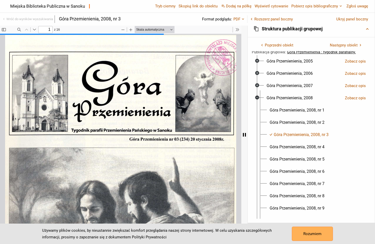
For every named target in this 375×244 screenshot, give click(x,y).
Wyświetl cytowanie (271, 6)
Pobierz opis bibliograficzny (314, 6)
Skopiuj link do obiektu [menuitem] (198, 6)
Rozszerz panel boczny (273, 19)
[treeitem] (311, 61)
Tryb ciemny (165, 6)
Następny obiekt (344, 45)
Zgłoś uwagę (357, 6)
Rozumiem (312, 233)
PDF (236, 19)
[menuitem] (289, 61)
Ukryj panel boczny (352, 19)
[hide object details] (244, 135)
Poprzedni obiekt (279, 45)
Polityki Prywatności (149, 237)
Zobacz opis (355, 61)
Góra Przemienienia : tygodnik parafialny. (321, 52)
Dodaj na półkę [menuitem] (239, 6)
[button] (311, 29)
